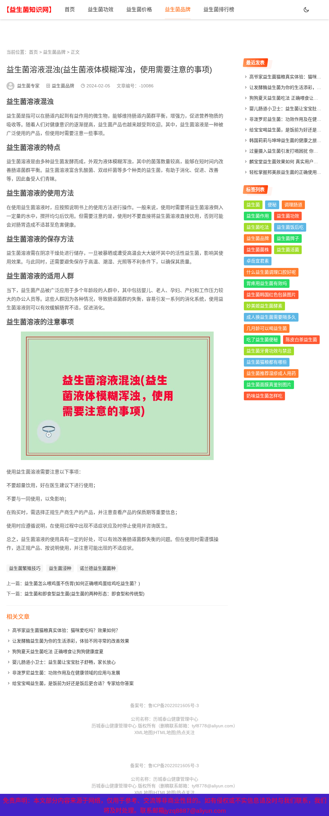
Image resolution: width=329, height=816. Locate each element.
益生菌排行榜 (218, 9)
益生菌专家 (28, 85)
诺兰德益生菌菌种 (98, 568)
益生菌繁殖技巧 (24, 568)
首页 (70, 9)
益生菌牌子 (288, 238)
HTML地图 (164, 732)
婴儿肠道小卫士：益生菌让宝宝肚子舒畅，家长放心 (64, 662)
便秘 (272, 204)
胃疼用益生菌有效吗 (266, 283)
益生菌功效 (100, 9)
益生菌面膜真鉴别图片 (268, 384)
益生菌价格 (139, 9)
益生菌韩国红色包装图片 (271, 294)
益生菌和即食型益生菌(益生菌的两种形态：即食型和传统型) (84, 593)
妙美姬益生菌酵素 (264, 305)
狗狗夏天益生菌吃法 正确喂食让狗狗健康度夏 (57, 651)
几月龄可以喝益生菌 (266, 328)
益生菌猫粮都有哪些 (266, 362)
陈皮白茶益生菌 (301, 339)
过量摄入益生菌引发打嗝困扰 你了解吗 (288, 151)
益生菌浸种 (60, 568)
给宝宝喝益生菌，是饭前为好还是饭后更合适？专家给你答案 (73, 683)
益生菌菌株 (257, 249)
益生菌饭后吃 (290, 227)
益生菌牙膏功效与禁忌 (268, 350)
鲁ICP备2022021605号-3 (173, 705)
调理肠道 (293, 204)
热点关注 (186, 732)
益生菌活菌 (288, 249)
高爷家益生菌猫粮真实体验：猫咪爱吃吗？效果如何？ (66, 630)
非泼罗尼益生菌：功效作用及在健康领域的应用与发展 (66, 672)
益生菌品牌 (178, 9)
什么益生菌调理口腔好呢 (271, 272)
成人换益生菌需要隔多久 (271, 317)
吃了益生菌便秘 (262, 339)
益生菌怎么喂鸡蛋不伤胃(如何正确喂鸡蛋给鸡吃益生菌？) (82, 583)
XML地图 (143, 732)
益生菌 (253, 204)
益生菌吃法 (257, 227)
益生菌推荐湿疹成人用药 (271, 373)
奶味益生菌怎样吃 (264, 395)
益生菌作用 (257, 215)
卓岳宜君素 (257, 260)
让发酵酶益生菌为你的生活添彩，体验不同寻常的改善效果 (70, 640)
